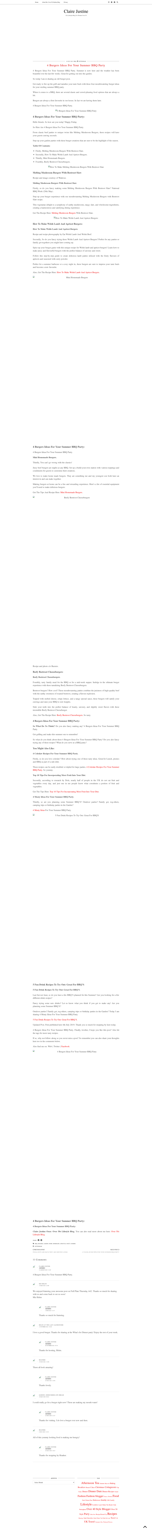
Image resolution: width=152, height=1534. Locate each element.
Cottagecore (110, 1487)
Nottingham (38, 1246)
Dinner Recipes (108, 1491)
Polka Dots (92, 1514)
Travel (113, 1518)
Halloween (96, 1500)
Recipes (112, 1513)
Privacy (66, 2)
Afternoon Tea (90, 1483)
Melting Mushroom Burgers (64, 212)
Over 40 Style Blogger (99, 1509)
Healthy (103, 1500)
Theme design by (109, 1531)
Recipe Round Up (101, 1514)
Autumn (102, 1483)
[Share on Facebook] (38, 1240)
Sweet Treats (96, 1518)
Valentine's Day (99, 1522)
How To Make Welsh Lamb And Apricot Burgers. (78, 272)
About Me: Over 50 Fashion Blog (51, 2)
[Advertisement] (76, 37)
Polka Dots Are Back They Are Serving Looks (50, 1251)
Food (116, 1496)
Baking (112, 1483)
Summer (73, 1243)
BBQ (75, 61)
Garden (46, 1243)
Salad (85, 1518)
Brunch (88, 1487)
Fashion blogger (94, 1496)
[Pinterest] (111, 2)
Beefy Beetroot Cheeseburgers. (70, 715)
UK (117, 1518)
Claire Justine (76, 11)
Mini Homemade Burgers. (71, 492)
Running (81, 1518)
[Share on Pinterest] (41, 1240)
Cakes (92, 1487)
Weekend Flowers (107, 1522)
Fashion (82, 1496)
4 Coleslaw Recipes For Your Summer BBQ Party (100, 1251)
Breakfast (81, 1487)
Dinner (85, 1491)
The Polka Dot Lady (105, 1518)
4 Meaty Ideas (39, 810)
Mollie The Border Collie (109, 1505)
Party (68, 1243)
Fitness (105, 1496)
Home (36, 2)
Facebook (65, 1046)
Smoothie (90, 1518)
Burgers (40, 1243)
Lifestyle (63, 1243)
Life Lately (110, 1500)
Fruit (83, 1500)
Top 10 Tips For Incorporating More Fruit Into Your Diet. (74, 791)
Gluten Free (88, 1500)
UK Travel (89, 1521)
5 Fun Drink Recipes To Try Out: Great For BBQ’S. (55, 1019)
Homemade (56, 1243)
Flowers (110, 1496)
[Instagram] (108, 2)
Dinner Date (95, 1491)
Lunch (100, 1505)
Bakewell (107, 1483)
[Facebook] (114, 2)
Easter (116, 1491)
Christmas (99, 1487)
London (95, 1505)
